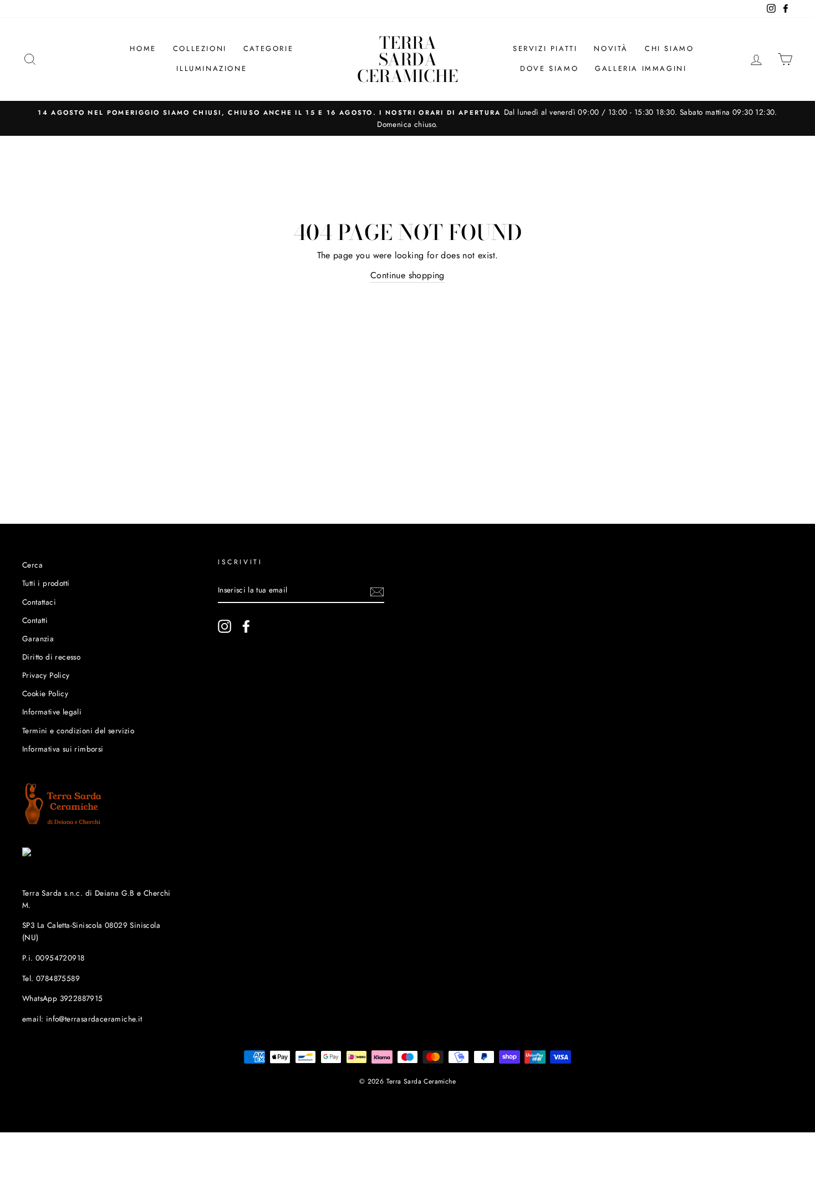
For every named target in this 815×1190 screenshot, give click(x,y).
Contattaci (39, 601)
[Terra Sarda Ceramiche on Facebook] (246, 626)
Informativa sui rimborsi (63, 748)
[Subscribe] (377, 591)
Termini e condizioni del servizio (78, 730)
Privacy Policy (46, 675)
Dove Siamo (549, 68)
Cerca (32, 564)
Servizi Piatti (545, 48)
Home (143, 48)
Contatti (35, 620)
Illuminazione (211, 68)
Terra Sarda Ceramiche (407, 59)
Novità (611, 48)
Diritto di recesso (51, 656)
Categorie (268, 48)
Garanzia (38, 638)
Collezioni (200, 48)
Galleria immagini (640, 68)
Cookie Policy (45, 693)
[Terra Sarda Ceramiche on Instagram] (224, 626)
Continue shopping (407, 275)
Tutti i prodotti (45, 583)
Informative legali (51, 711)
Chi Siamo (669, 48)
